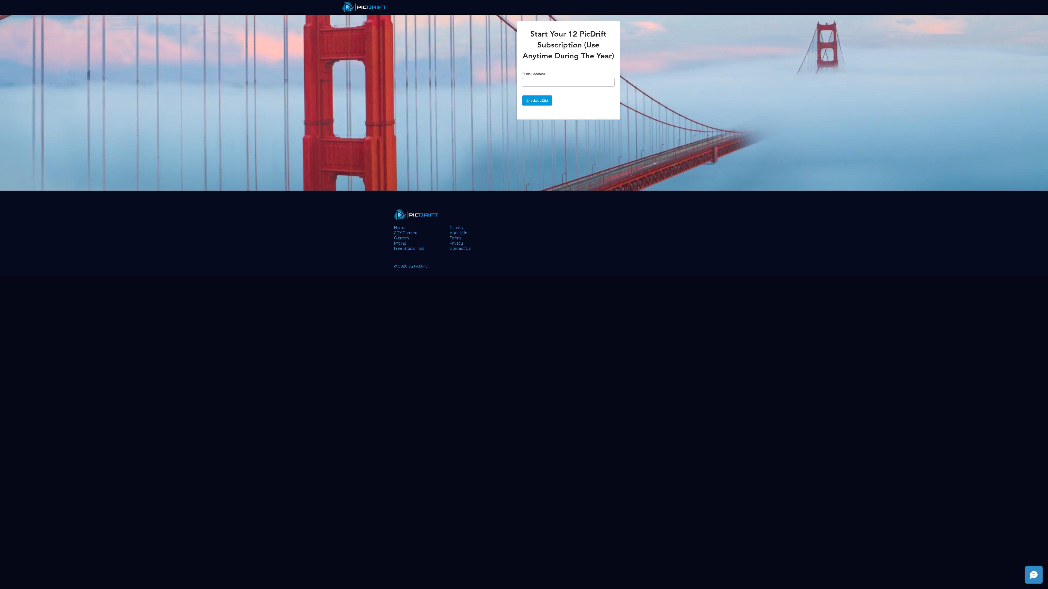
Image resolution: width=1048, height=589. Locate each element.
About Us (458, 232)
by (411, 266)
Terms (456, 238)
